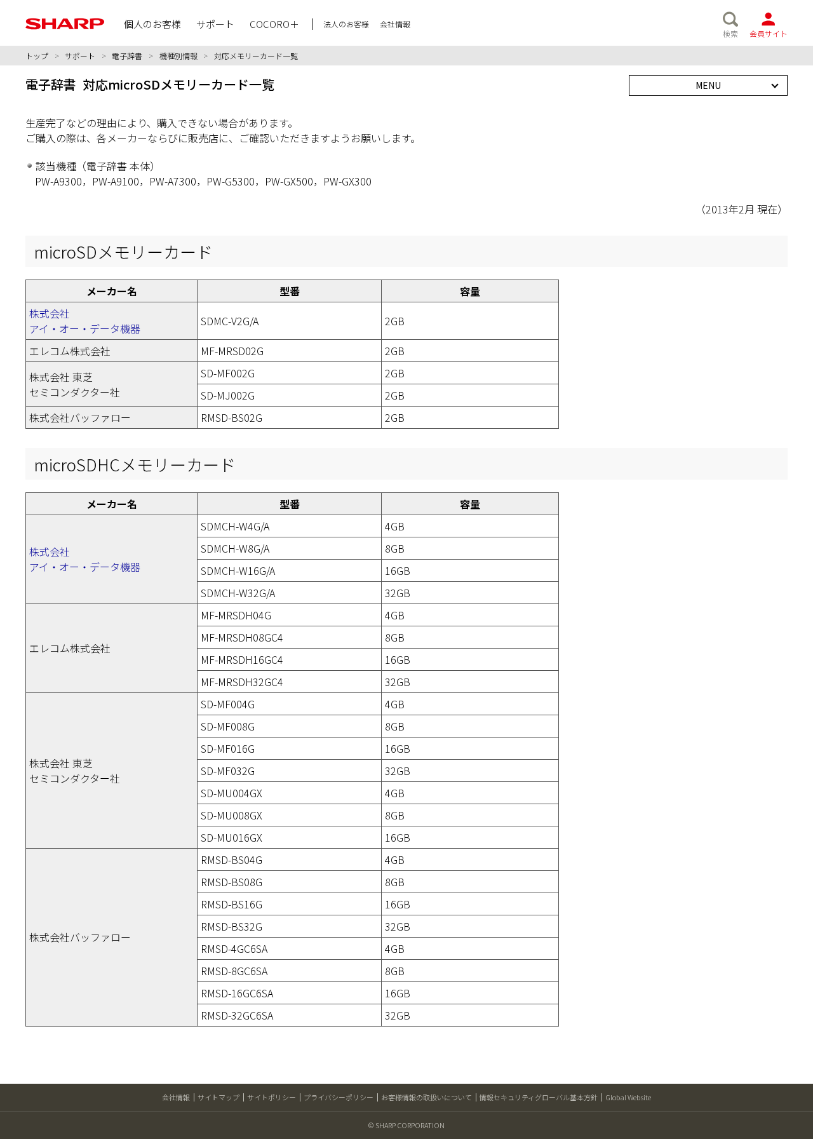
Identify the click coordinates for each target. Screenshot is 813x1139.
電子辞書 (127, 55)
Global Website (628, 1097)
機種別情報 (178, 55)
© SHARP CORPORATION (406, 1125)
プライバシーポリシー (338, 1097)
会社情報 (176, 1097)
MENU (708, 85)
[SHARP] (65, 23)
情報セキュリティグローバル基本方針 (539, 1097)
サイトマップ (218, 1097)
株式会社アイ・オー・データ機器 (84, 321)
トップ (36, 55)
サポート (80, 55)
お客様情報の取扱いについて (426, 1097)
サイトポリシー (271, 1097)
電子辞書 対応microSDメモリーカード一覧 (149, 84)
